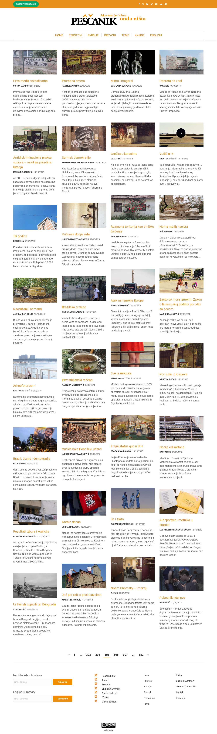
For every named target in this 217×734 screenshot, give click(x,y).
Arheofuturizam (24, 386)
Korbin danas (71, 522)
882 (141, 654)
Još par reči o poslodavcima (82, 595)
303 (88, 654)
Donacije (180, 698)
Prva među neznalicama (30, 81)
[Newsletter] (166, 4)
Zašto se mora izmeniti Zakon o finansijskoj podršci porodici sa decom (180, 304)
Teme (146, 703)
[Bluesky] (147, 4)
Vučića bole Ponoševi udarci (82, 449)
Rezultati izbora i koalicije (31, 531)
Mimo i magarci (122, 81)
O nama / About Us (186, 686)
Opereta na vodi (170, 81)
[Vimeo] (151, 4)
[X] (143, 4)
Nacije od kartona (171, 447)
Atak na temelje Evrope (127, 300)
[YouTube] (156, 4)
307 (125, 654)
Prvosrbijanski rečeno (77, 380)
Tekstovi (148, 680)
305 (107, 654)
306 (116, 654)
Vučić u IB (166, 154)
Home (146, 675)
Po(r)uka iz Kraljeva (173, 374)
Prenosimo (149, 698)
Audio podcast (109, 693)
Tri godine (20, 236)
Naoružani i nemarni (27, 309)
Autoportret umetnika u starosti (176, 522)
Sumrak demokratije (76, 157)
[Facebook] (139, 4)
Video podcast (109, 701)
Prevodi (106, 684)
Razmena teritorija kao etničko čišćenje (132, 229)
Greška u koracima (124, 154)
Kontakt (180, 692)
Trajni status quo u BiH (127, 446)
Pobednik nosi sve (172, 598)
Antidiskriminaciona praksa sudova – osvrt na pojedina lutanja (32, 162)
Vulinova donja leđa (76, 234)
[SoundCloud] (161, 4)
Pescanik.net (108, 675)
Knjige (179, 675)
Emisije (147, 686)
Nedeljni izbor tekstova (27, 675)
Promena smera (73, 81)
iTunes (105, 697)
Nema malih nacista (173, 226)
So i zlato (117, 519)
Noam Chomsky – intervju (129, 588)
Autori (105, 680)
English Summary (24, 692)
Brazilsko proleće (74, 307)
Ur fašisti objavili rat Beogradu (34, 604)
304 (97, 654)
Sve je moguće (121, 373)
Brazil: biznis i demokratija (31, 458)
